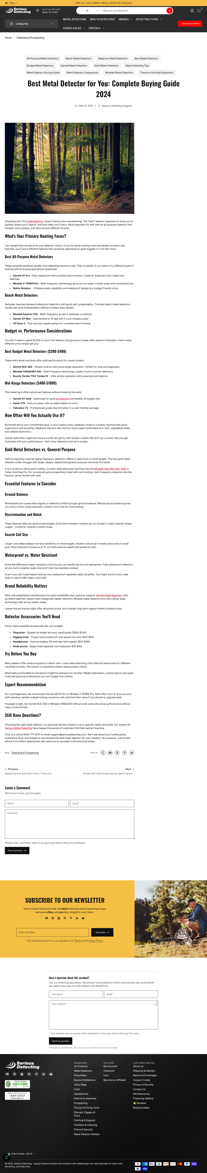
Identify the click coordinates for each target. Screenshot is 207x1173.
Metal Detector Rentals (86, 1134)
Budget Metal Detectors (40, 65)
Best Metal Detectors (146, 58)
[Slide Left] (57, 3)
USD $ (21, 1153)
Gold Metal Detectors (106, 65)
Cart (106, 1075)
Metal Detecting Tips (137, 65)
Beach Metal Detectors (79, 58)
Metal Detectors (83, 1070)
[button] (170, 11)
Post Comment (15, 850)
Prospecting (81, 1103)
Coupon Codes (141, 1079)
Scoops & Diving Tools (86, 1107)
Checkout (109, 1070)
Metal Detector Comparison (82, 72)
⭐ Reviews (139, 1103)
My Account (110, 1066)
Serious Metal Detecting (18, 728)
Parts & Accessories (85, 1098)
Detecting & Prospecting (30, 37)
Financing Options (143, 1098)
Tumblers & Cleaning (85, 1124)
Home (8, 37)
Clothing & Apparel (84, 1120)
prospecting (62, 398)
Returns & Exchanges (145, 1075)
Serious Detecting (23, 1163)
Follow (12, 3)
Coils (77, 1089)
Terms (77, 940)
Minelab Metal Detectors (119, 72)
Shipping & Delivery (144, 1070)
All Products (81, 1066)
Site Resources (141, 1093)
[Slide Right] (149, 3)
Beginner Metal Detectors (113, 58)
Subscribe (100, 932)
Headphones (81, 1093)
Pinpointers (80, 1075)
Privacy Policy (95, 940)
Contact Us (139, 1089)
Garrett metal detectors (109, 595)
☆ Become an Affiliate (190, 23)
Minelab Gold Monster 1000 (110, 468)
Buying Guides (141, 1107)
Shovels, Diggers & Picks (84, 1114)
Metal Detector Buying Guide (43, 72)
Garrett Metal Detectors (74, 65)
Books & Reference (84, 1079)
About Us (138, 1066)
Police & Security (83, 1129)
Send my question (60, 1041)
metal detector (35, 221)
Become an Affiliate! (115, 1079)
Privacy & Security (143, 1084)
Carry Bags (80, 1084)
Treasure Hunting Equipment (156, 72)
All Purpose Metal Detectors (43, 58)
